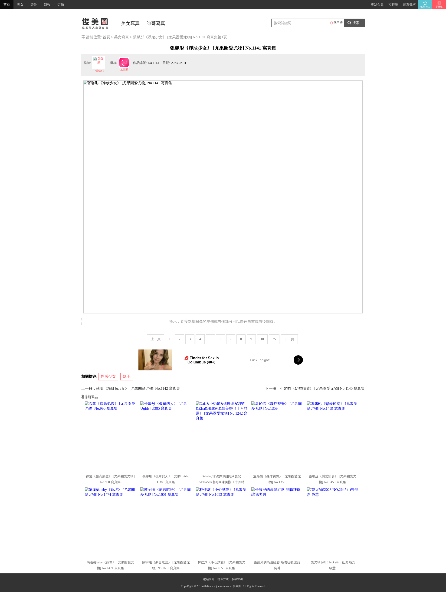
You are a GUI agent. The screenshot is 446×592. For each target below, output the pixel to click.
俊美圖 (237, 586)
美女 (20, 4)
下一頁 (289, 339)
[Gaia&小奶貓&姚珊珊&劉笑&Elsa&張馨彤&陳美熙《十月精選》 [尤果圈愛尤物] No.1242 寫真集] (222, 436)
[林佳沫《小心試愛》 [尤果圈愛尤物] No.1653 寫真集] (222, 522)
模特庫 (393, 4)
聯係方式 (223, 579)
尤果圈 (124, 69)
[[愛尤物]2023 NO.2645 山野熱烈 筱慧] (333, 522)
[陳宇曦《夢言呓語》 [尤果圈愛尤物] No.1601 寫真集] (166, 522)
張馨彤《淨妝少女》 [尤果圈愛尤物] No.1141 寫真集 (175, 37)
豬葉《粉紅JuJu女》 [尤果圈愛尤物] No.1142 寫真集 (138, 388)
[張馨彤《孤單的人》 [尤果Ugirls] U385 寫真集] (166, 436)
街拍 (60, 4)
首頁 (6, 4)
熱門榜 (338, 22)
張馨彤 (99, 71)
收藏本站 (425, 6)
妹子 (126, 376)
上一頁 (156, 339)
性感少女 (108, 376)
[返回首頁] (95, 22)
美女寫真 (130, 23)
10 (262, 339)
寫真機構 (409, 4)
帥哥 (33, 4)
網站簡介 (208, 579)
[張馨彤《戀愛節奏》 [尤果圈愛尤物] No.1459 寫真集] (333, 436)
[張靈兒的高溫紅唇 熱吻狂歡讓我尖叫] (277, 522)
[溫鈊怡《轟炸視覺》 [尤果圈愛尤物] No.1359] (277, 436)
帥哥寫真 (156, 23)
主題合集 (377, 4)
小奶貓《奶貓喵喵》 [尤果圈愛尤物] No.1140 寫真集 (322, 388)
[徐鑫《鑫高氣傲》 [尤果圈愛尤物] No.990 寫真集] (111, 436)
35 (274, 339)
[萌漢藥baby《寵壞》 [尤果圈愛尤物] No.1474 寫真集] (111, 522)
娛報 (47, 4)
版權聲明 (237, 579)
